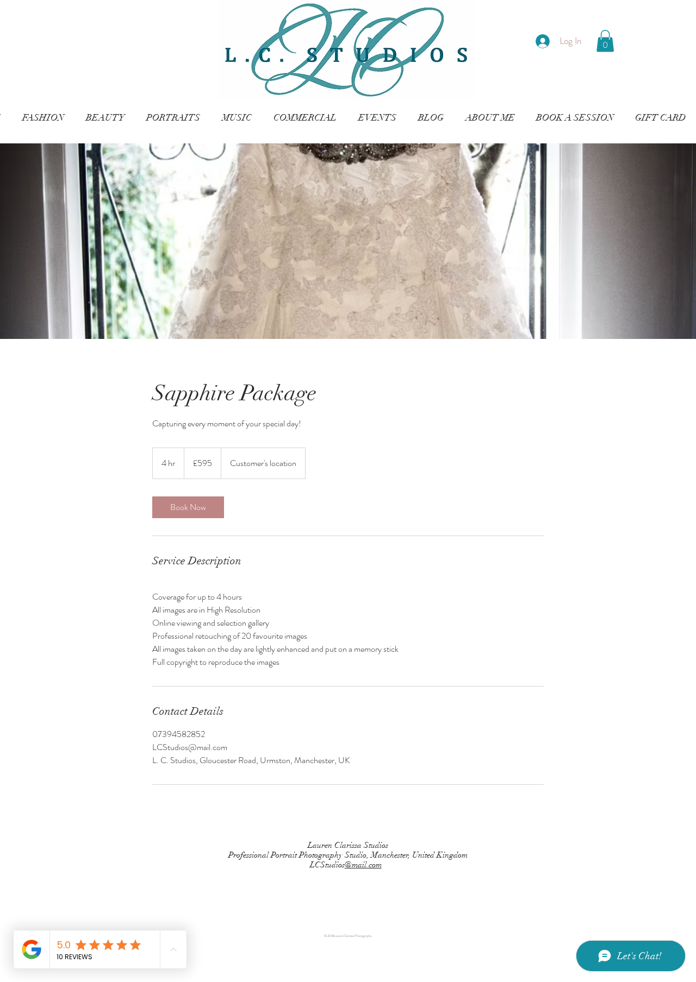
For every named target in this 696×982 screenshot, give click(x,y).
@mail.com (363, 865)
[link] (188, 507)
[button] (605, 41)
